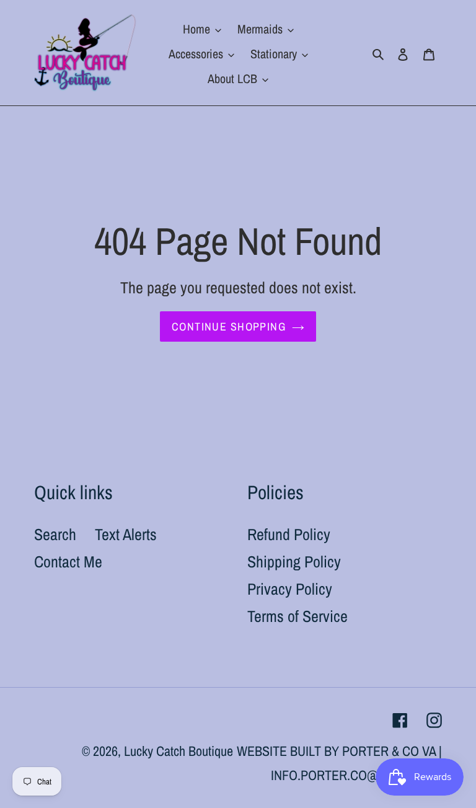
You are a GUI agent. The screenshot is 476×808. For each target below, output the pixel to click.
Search (55, 534)
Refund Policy (288, 534)
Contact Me (68, 561)
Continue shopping (229, 326)
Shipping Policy (294, 561)
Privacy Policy (289, 589)
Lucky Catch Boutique (178, 751)
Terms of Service (297, 616)
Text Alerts (126, 534)
